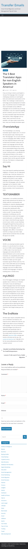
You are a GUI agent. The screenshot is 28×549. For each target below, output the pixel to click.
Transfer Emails (12, 5)
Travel (2, 531)
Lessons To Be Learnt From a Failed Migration (14, 356)
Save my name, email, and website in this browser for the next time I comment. (13, 422)
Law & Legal (4, 503)
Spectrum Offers (12, 335)
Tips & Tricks (4, 526)
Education (3, 469)
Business (3, 451)
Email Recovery (5, 480)
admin (15, 90)
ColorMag (3, 546)
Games (3, 490)
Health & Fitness (5, 495)
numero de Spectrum (8, 339)
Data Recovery (5, 462)
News (2, 508)
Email (3, 403)
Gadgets (3, 487)
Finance (3, 485)
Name (3, 395)
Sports (3, 521)
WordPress (11, 546)
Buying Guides (5, 454)
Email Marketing (5, 475)
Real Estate (4, 511)
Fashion (3, 482)
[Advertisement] (14, 36)
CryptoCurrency (5, 459)
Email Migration (5, 477)
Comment (4, 374)
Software (5, 70)
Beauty (3, 449)
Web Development (6, 534)
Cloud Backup (4, 457)
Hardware (3, 493)
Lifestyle (3, 505)
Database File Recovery (7, 464)
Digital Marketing (5, 467)
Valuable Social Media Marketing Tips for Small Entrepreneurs (14, 350)
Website (3, 410)
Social (2, 516)
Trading (3, 528)
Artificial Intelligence (6, 446)
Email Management (6, 472)
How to (3, 498)
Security (3, 513)
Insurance (3, 500)
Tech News (4, 523)
